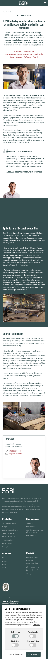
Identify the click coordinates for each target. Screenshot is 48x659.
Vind (12, 57)
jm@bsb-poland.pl (15, 454)
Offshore (28, 57)
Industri (19, 57)
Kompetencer (32, 519)
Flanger (4, 527)
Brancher (6, 553)
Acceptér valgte (16, 654)
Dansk (7, 3)
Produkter (7, 519)
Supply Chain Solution (9, 523)
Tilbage (8, 11)
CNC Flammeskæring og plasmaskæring (19, 54)
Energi (36, 57)
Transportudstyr (7, 540)
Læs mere (36, 625)
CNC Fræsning (39, 54)
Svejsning (18, 51)
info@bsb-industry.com (36, 570)
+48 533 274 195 (15, 451)
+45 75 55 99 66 (34, 567)
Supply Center (7, 547)
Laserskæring (29, 51)
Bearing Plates (7, 543)
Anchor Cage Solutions (10, 530)
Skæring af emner (8, 533)
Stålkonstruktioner (8, 537)
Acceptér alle (33, 654)
